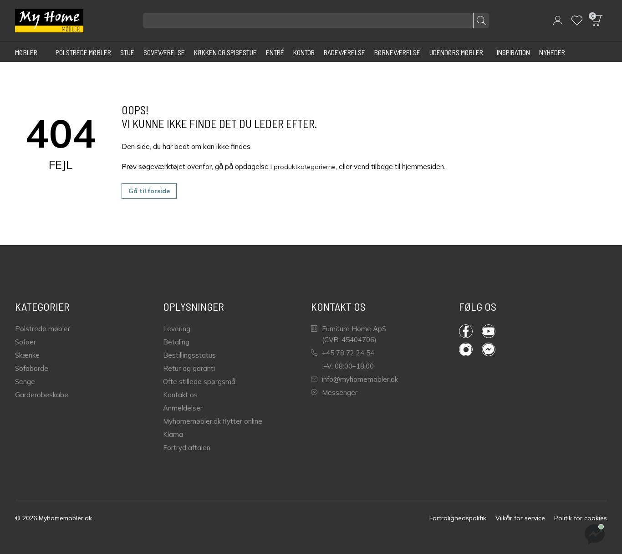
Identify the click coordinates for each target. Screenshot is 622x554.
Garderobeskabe (41, 394)
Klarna (173, 434)
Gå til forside (149, 191)
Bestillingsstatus (189, 355)
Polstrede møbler (42, 328)
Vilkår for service (520, 518)
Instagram (470, 349)
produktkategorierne (305, 167)
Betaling (176, 342)
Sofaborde (31, 368)
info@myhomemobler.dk (360, 379)
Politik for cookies (580, 518)
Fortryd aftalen (186, 447)
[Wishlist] (577, 20)
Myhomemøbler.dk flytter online (212, 421)
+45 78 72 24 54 (348, 353)
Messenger (339, 392)
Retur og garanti (189, 368)
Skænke (27, 355)
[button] (558, 20)
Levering (176, 328)
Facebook (470, 331)
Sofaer (25, 342)
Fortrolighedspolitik (457, 518)
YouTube (493, 331)
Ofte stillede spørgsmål (200, 381)
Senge (25, 381)
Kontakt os (180, 394)
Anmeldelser (183, 408)
